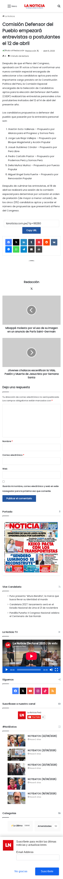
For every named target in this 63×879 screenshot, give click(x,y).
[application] (31, 656)
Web (4, 468)
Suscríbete (47, 871)
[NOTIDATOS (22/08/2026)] (16, 740)
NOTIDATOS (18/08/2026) (42, 793)
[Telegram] (24, 249)
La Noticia (9, 16)
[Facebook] (8, 242)
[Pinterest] (39, 242)
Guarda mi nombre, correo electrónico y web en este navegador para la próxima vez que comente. (30, 489)
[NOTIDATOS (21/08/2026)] (16, 755)
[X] (16, 242)
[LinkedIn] (24, 242)
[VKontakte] (54, 242)
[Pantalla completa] (56, 669)
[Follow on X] (38, 50)
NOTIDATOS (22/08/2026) (42, 736)
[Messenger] (8, 249)
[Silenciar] (51, 669)
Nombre (7, 441)
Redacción (30, 50)
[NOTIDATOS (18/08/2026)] (16, 798)
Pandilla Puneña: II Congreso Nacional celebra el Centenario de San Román (34, 614)
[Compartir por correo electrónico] (31, 249)
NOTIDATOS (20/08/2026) (42, 764)
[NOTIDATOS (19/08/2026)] (16, 784)
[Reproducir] (6, 669)
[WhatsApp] (16, 249)
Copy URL (31, 230)
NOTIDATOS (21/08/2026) (42, 750)
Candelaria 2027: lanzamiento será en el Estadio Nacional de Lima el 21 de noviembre (34, 606)
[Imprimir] (39, 249)
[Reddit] (46, 242)
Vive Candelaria (11, 586)
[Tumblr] (31, 242)
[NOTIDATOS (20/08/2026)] (16, 769)
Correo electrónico (13, 455)
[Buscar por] (59, 7)
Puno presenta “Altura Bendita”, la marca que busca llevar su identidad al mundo (34, 598)
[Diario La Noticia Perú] (34, 6)
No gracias (21, 871)
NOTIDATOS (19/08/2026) (42, 779)
